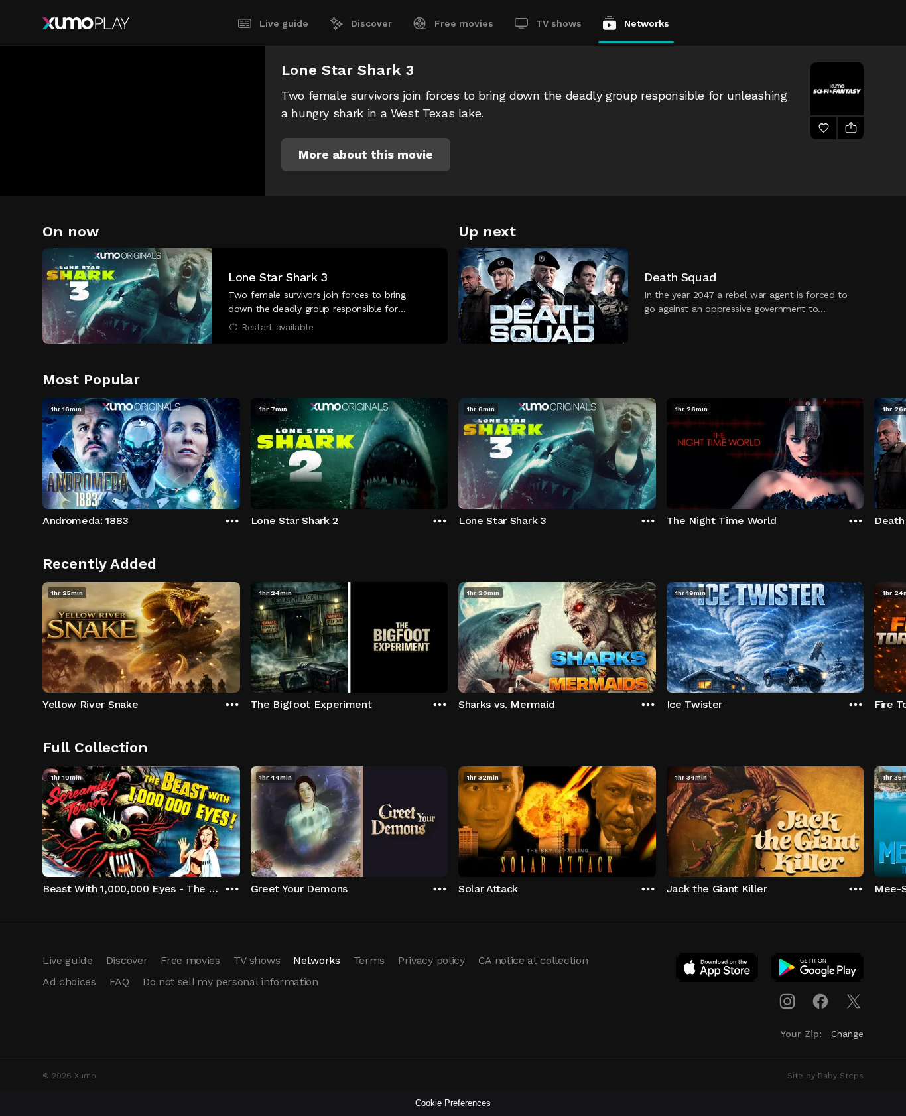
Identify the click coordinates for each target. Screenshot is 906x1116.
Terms (369, 960)
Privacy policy (431, 960)
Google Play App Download (818, 970)
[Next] (863, 450)
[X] (854, 1001)
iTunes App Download (717, 970)
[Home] (85, 23)
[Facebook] (820, 1001)
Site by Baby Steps (825, 1075)
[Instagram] (787, 1001)
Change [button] (847, 1033)
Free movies (463, 23)
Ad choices (69, 981)
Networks (646, 23)
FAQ (119, 981)
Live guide (283, 23)
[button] (365, 154)
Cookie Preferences (453, 1103)
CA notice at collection (533, 960)
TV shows (559, 23)
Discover (371, 23)
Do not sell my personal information (230, 981)
